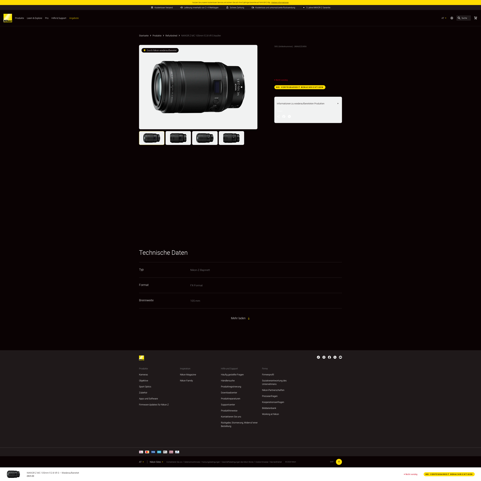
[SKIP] (339, 462)
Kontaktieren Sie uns (174, 462)
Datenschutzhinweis (192, 462)
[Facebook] (329, 357)
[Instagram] (323, 357)
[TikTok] (318, 357)
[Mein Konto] (451, 18)
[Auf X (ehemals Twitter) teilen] (289, 116)
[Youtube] (340, 357)
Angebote (74, 18)
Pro (46, 18)
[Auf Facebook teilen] (283, 116)
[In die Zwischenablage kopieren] (278, 116)
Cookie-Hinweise (262, 462)
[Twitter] (334, 357)
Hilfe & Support (58, 18)
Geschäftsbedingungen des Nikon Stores (238, 462)
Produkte (19, 18)
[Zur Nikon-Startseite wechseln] (8, 18)
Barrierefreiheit (276, 462)
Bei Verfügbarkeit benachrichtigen (299, 87)
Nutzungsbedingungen (211, 462)
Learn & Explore (34, 18)
